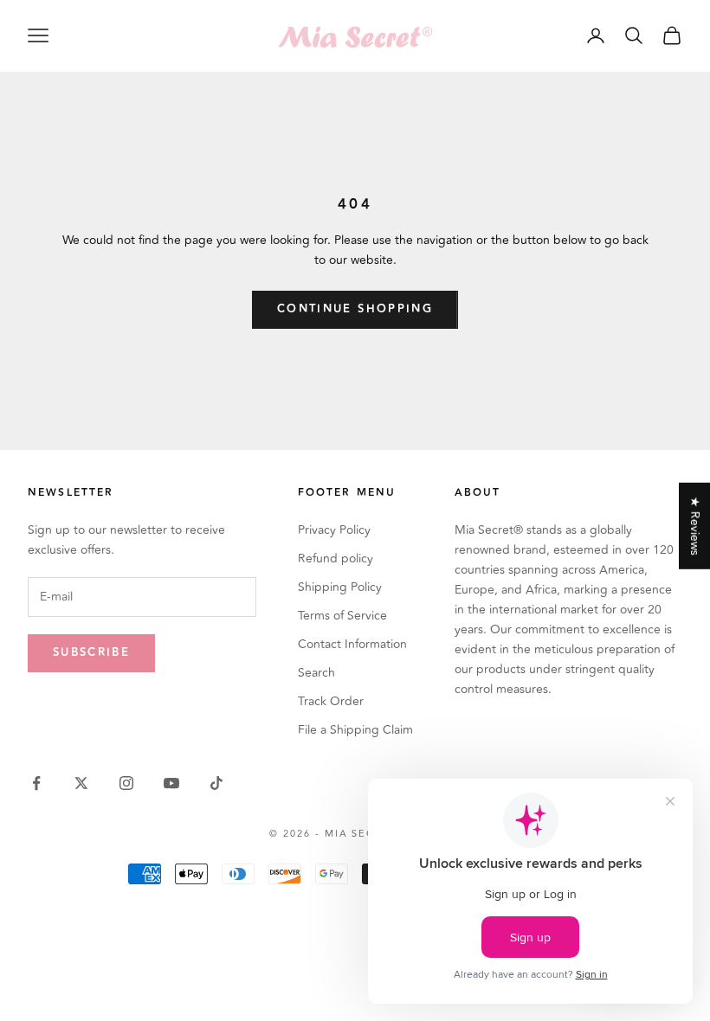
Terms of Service (342, 616)
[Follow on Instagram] (126, 783)
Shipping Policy (340, 587)
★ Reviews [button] (695, 526)
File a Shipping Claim (355, 730)
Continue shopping (355, 309)
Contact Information (352, 644)
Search (316, 673)
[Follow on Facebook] (36, 783)
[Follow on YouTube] (171, 783)
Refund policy (335, 558)
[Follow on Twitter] (81, 783)
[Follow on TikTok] (216, 783)
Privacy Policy (334, 530)
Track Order (331, 701)
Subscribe (91, 652)
